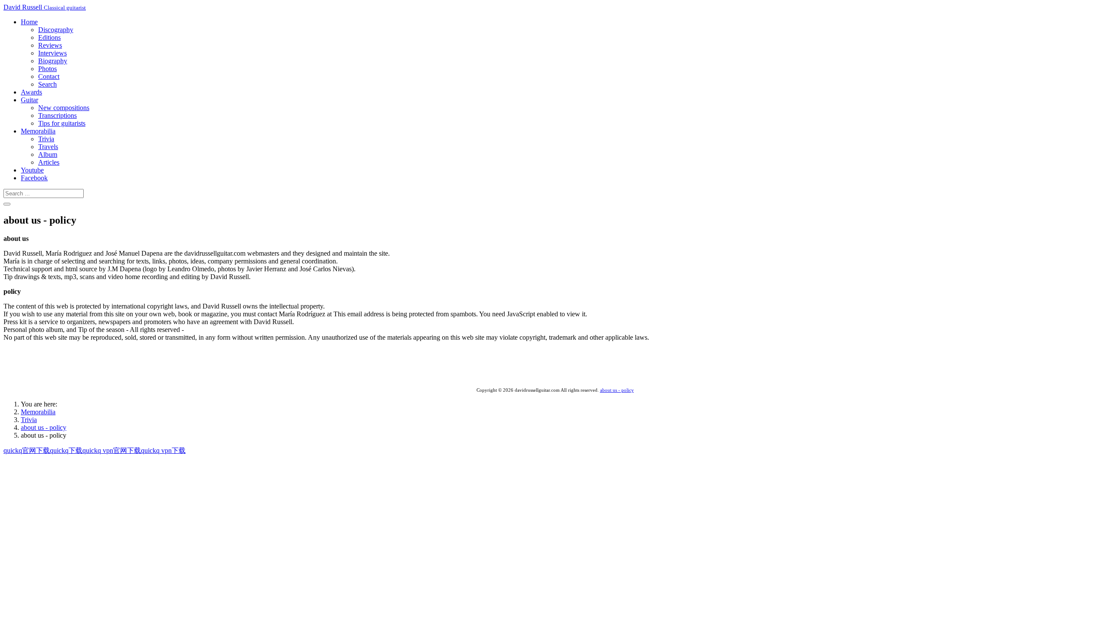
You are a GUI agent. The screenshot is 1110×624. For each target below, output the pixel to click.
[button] (29, 22)
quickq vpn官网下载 (111, 450)
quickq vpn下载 (163, 450)
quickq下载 (66, 450)
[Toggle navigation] (6, 204)
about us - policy (617, 390)
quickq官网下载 (26, 450)
